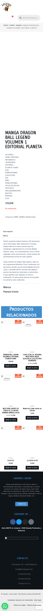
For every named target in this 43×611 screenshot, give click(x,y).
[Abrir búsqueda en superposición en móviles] (29, 18)
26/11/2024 (9, 188)
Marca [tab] (5, 236)
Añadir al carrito (10, 366)
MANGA (19, 25)
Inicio (6, 25)
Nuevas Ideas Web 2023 (34, 594)
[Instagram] (25, 522)
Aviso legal (37, 600)
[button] (3, 18)
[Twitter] (19, 522)
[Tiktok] (31, 522)
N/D (6, 178)
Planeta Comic (31, 217)
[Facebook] (13, 522)
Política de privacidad (34, 605)
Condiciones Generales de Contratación (20, 600)
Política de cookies (20, 605)
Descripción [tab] (8, 231)
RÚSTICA (8, 193)
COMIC (12, 25)
